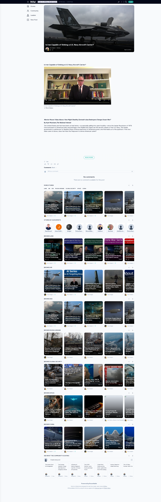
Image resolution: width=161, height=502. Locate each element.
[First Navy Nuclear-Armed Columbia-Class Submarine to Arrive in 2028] (134, 202)
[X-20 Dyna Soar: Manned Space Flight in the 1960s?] (93, 406)
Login (130, 2)
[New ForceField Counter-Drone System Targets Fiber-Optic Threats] (113, 281)
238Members (61, 2)
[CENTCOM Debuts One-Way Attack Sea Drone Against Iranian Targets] (73, 202)
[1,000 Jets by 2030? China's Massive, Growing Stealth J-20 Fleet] (113, 438)
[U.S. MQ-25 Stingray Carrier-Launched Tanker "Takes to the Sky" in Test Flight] (53, 202)
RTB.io (105, 486)
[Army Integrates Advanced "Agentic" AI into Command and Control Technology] (53, 249)
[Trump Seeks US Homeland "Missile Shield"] (113, 406)
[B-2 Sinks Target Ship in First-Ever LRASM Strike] (113, 202)
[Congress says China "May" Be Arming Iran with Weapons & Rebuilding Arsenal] (93, 438)
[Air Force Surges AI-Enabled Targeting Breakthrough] (73, 281)
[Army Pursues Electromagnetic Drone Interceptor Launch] (113, 249)
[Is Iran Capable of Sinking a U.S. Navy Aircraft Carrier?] (89, 28)
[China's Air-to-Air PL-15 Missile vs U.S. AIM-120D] (53, 438)
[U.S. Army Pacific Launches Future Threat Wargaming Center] (93, 249)
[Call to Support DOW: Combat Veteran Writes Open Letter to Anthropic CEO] (134, 375)
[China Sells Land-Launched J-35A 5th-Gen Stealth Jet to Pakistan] (134, 438)
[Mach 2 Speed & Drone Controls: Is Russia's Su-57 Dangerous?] (113, 344)
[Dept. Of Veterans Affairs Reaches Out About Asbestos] (53, 375)
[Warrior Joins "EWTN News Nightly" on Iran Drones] (93, 375)
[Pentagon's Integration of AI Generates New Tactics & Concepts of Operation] (93, 202)
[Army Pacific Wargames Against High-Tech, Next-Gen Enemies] (73, 249)
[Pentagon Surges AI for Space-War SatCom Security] (73, 406)
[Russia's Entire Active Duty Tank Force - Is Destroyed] (93, 344)
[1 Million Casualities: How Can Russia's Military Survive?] (73, 344)
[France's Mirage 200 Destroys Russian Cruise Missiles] (134, 344)
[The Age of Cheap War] (73, 375)
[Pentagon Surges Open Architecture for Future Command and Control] (134, 249)
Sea (47, 161)
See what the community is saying (56, 456)
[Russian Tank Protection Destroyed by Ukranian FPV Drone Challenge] (53, 344)
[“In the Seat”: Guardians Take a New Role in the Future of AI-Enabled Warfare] (53, 406)
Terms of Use (98, 488)
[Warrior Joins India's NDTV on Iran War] (113, 375)
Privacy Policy (107, 488)
